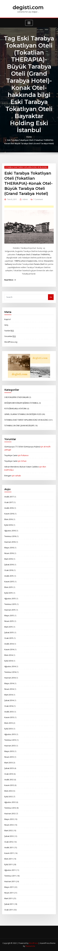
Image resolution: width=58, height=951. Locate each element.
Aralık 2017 (9, 496)
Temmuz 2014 (10, 672)
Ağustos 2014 (10, 666)
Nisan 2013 (9, 757)
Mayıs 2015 (9, 615)
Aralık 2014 (9, 643)
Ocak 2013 (8, 774)
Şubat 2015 (9, 632)
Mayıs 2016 (9, 547)
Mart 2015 (8, 627)
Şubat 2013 (9, 768)
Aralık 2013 (9, 711)
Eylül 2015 (8, 593)
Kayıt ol (7, 319)
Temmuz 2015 (10, 604)
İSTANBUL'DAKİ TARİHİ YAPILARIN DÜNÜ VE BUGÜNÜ (26, 167)
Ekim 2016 (8, 519)
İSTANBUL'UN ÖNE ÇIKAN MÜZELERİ (19, 425)
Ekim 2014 (8, 655)
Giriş (6, 325)
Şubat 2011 (9, 904)
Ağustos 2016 (10, 530)
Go (51, 297)
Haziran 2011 (9, 881)
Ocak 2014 (8, 706)
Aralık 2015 (9, 576)
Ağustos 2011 (10, 870)
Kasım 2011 (9, 853)
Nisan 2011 (9, 892)
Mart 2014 (8, 694)
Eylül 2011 (8, 864)
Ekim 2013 (8, 723)
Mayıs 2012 (9, 819)
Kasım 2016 (9, 513)
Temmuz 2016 (10, 536)
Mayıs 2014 (9, 683)
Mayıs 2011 (9, 887)
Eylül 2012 (8, 796)
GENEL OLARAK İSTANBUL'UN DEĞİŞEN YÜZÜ (23, 414)
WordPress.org (10, 342)
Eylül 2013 (8, 728)
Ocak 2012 (8, 842)
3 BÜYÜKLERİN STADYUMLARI (16, 397)
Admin (25, 199)
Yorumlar (10, 336)
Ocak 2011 (8, 909)
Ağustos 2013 (10, 734)
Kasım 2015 (9, 581)
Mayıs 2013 (9, 751)
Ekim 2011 (8, 858)
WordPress (33, 943)
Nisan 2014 (9, 689)
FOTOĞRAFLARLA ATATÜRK (15, 408)
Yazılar (9, 330)
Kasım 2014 (9, 649)
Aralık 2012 (9, 779)
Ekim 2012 (8, 791)
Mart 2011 (8, 898)
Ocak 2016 (8, 570)
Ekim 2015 (8, 587)
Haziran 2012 (9, 813)
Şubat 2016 (9, 564)
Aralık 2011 (9, 847)
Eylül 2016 (8, 525)
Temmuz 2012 (10, 808)
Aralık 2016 (9, 508)
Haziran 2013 (9, 745)
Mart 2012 (8, 830)
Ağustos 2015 (10, 598)
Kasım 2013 (9, 717)
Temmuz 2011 (10, 875)
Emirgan (7, 475)
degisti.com (28, 7)
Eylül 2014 (8, 660)
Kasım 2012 (9, 785)
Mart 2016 (8, 559)
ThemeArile (30, 946)
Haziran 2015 (9, 610)
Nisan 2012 (9, 825)
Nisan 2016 (9, 553)
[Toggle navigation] (29, 23)
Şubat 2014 (9, 700)
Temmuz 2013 (10, 740)
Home (29, 137)
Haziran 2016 (9, 542)
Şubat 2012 (9, 836)
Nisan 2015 (9, 621)
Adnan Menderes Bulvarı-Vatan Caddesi (21, 466)
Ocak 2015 (8, 638)
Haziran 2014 (9, 677)
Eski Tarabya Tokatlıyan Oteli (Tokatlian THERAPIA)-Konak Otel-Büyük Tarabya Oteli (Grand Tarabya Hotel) (28, 183)
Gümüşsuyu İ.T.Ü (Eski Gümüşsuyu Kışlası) (22, 446)
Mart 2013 (8, 762)
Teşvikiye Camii (10, 455)
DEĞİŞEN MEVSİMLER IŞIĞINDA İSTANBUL (21, 403)
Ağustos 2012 (10, 802)
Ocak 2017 (8, 502)
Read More (8, 280)
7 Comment (38, 199)
